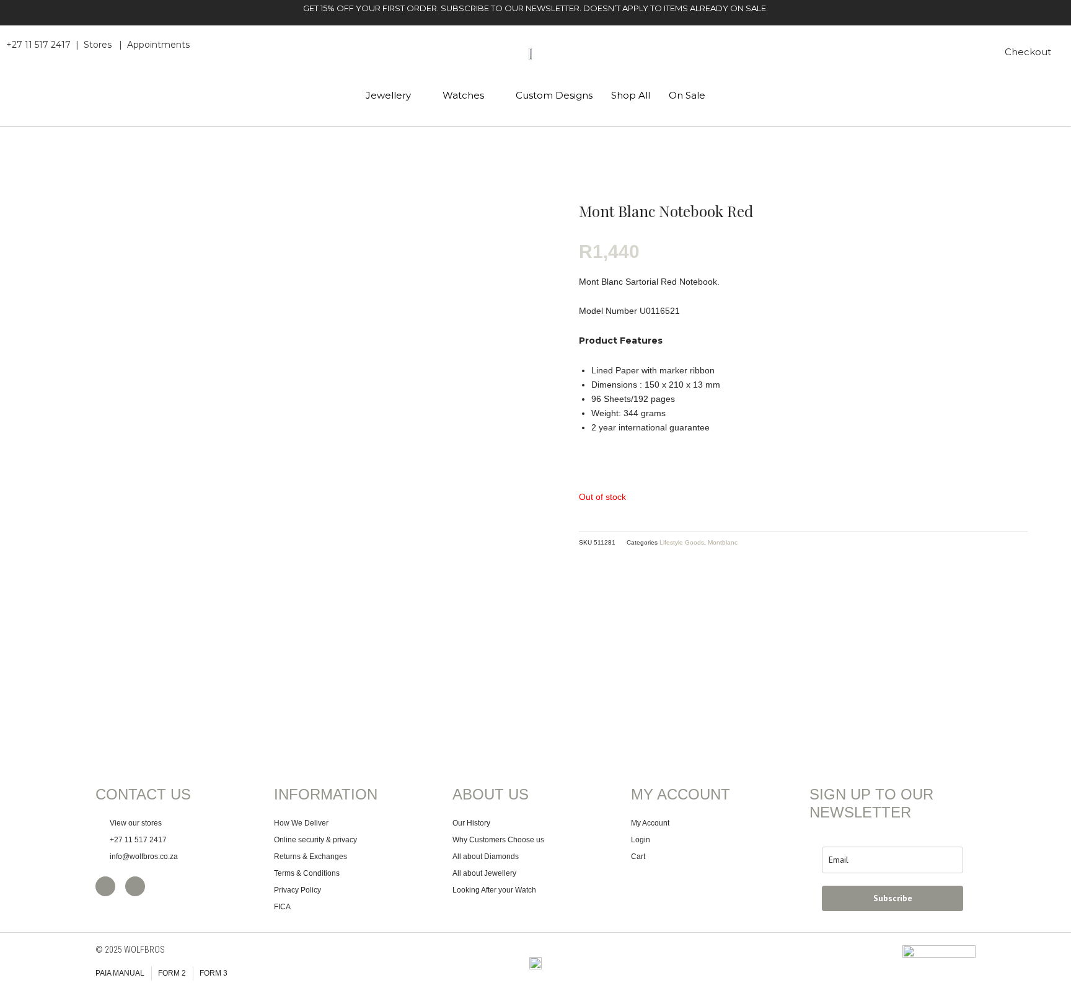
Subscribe (892, 898)
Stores (98, 44)
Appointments (158, 44)
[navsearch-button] (967, 53)
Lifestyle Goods (681, 542)
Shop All (630, 95)
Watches (463, 95)
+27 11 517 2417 (38, 44)
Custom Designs (554, 95)
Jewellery (388, 95)
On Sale (687, 95)
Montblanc (723, 542)
